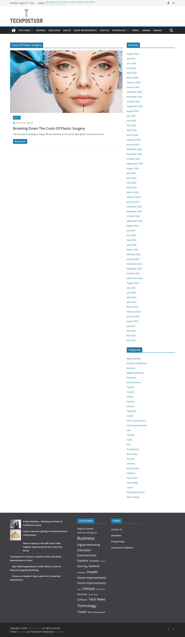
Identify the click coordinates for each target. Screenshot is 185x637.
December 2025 (134, 92)
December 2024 (134, 149)
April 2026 (132, 72)
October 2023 (133, 216)
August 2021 (133, 321)
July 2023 (131, 230)
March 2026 (132, 77)
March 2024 (132, 192)
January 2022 (133, 316)
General (130, 406)
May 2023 (131, 240)
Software (131, 473)
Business (41, 30)
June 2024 (131, 178)
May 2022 (131, 297)
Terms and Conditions (122, 547)
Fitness (130, 396)
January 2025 (133, 144)
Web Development (136, 492)
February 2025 (134, 139)
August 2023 (133, 225)
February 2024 (134, 197)
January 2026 (133, 87)
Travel (135, 30)
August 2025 (133, 111)
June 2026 (131, 63)
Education (54, 30)
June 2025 (131, 120)
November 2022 (134, 268)
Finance (157, 30)
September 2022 (135, 278)
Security (131, 458)
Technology (119, 30)
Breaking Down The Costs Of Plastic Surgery (49, 128)
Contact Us (116, 529)
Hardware (131, 411)
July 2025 (131, 115)
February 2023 (134, 254)
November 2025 (134, 96)
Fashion (130, 387)
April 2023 (132, 244)
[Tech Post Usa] (13, 30)
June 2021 (131, 330)
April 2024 (132, 187)
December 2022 (134, 263)
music (130, 439)
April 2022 (132, 302)
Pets (129, 444)
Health (67, 30)
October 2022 (133, 273)
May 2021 (131, 335)
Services (131, 463)
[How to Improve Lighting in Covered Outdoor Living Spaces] (15, 534)
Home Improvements (85, 30)
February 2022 (134, 311)
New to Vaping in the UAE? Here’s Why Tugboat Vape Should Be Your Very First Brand (42, 547)
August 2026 (133, 53)
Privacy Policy (118, 541)
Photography (133, 449)
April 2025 (132, 130)
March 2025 (132, 135)
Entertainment (134, 382)
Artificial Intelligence (137, 363)
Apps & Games (134, 358)
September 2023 (135, 221)
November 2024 (134, 154)
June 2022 (131, 292)
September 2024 (135, 163)
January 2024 (133, 201)
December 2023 (134, 206)
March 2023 (132, 249)
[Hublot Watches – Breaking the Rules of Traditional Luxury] (15, 524)
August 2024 (133, 168)
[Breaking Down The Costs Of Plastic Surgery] (66, 81)
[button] (31, 30)
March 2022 (132, 306)
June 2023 (131, 235)
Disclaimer (116, 535)
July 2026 (131, 58)
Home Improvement (136, 420)
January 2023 (133, 259)
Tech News (24, 30)
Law (129, 430)
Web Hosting (133, 497)
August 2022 (133, 283)
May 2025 (131, 125)
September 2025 (135, 106)
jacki (31, 123)
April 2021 (132, 340)
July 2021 (131, 326)
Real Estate (132, 454)
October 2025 (133, 101)
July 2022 (131, 287)
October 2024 (133, 158)
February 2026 (134, 82)
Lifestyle (104, 30)
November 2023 (134, 211)
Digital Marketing (135, 372)
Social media (133, 468)
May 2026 (131, 68)
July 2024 (131, 173)
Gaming (146, 30)
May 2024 (131, 182)
